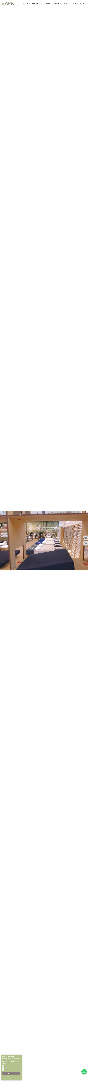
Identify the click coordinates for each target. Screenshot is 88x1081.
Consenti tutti (11, 1073)
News (75, 3)
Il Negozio (26, 3)
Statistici (6, 1065)
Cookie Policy (17, 1077)
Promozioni (56, 3)
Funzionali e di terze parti (9, 1069)
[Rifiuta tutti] (20, 1056)
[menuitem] (26, 3)
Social (82, 3)
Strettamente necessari (9, 1063)
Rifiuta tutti (11, 1075)
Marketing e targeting (9, 1067)
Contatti (67, 3)
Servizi (47, 3)
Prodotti (36, 3)
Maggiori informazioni (8, 1077)
